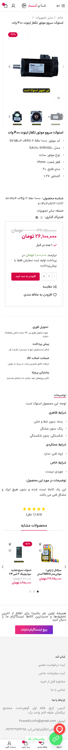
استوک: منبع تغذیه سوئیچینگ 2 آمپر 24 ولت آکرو (20, 574)
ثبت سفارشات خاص (52, 673)
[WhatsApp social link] (41, 217)
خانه (59, 17)
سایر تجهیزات (44, 17)
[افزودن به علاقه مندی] (40, 550)
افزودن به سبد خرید (25, 276)
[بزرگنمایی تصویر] (58, 98)
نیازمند (39, 258)
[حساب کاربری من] (13, 5)
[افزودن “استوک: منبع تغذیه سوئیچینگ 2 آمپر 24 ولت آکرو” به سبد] (10, 544)
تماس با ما (58, 690)
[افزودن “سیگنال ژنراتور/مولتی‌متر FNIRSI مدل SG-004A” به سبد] (40, 544)
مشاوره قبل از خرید (52, 681)
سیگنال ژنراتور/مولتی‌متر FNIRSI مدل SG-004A (49, 574)
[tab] (60, 395)
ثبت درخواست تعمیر (51, 665)
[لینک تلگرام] (36, 217)
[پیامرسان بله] (56, 738)
